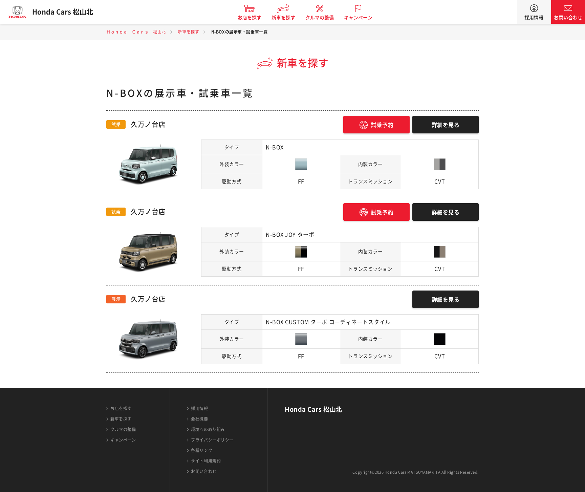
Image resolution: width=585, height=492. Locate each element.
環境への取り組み (208, 429)
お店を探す (249, 17)
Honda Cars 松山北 (62, 11)
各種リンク (201, 450)
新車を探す (283, 17)
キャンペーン (358, 17)
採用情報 (533, 17)
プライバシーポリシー (212, 440)
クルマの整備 (319, 17)
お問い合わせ (568, 17)
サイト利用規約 (206, 461)
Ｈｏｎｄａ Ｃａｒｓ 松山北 (136, 32)
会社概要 (199, 419)
